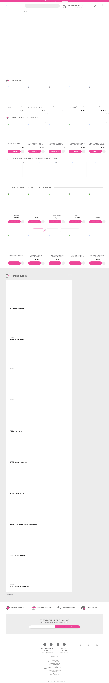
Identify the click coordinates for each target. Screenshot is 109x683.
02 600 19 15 (47, 650)
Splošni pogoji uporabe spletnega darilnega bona (54, 668)
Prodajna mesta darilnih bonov (54, 661)
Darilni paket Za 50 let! (36, 214)
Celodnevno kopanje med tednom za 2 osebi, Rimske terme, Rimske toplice (77, 144)
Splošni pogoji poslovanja (54, 664)
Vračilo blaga (54, 666)
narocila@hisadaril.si (47, 652)
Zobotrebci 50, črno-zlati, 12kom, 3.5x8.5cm (97, 256)
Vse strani (10, 594)
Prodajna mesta (54, 660)
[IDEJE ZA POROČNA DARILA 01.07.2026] (38, 344)
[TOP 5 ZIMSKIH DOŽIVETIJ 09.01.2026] (38, 436)
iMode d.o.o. (63, 681)
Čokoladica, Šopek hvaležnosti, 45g (56, 106)
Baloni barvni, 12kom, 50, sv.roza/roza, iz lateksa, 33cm (77, 256)
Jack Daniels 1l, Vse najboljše (95, 106)
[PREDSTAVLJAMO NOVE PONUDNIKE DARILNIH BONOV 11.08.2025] (38, 529)
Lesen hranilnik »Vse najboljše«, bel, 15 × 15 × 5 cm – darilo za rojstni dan (36, 107)
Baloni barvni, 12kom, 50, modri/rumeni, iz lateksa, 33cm (36, 256)
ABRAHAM (38, 230)
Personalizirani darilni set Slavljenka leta (16, 214)
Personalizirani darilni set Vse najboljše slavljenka (56, 214)
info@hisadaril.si (63, 652)
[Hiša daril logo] (6, 6)
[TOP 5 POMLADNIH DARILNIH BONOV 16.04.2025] (38, 591)
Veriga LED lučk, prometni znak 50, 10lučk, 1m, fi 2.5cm (57, 256)
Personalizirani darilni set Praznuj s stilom (77, 214)
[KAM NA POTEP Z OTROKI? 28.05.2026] (38, 374)
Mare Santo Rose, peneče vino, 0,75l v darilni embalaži (77, 107)
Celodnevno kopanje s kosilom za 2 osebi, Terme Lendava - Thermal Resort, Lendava (97, 144)
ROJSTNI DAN (52, 230)
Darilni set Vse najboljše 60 (97, 214)
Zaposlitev (54, 673)
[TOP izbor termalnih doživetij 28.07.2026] (38, 313)
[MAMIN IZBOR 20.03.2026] (38, 405)
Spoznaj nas (54, 659)
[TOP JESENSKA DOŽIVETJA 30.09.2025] (38, 498)
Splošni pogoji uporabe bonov (54, 667)
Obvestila (54, 675)
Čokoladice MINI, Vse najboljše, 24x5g (15, 107)
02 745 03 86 (63, 650)
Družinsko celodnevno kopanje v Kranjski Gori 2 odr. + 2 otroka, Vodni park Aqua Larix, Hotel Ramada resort (36, 144)
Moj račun (54, 671)
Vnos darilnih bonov (54, 674)
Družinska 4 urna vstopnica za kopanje (14, 144)
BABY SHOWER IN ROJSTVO (70, 230)
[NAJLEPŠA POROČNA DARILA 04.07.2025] (38, 560)
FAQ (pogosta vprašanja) (54, 663)
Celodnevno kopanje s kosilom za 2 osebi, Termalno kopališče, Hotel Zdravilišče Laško (56, 144)
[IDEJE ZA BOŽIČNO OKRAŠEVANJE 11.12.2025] (38, 467)
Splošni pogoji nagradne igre (54, 670)
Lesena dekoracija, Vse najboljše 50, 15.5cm (16, 256)
